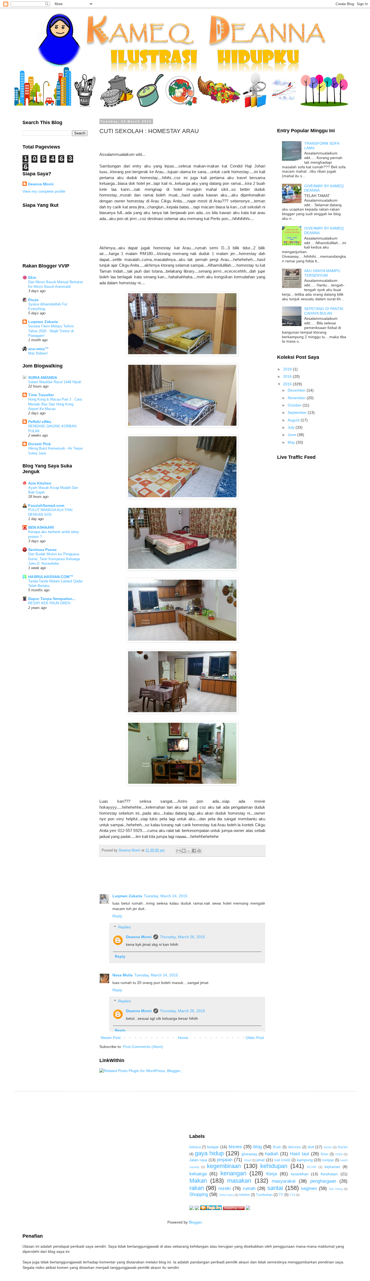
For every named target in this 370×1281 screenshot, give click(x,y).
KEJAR (311, 1167)
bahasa (195, 1147)
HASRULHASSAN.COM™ (50, 577)
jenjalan (224, 1159)
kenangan (233, 1173)
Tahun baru (226, 1194)
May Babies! (38, 353)
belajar (213, 1147)
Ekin (32, 277)
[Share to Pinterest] (199, 850)
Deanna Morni (139, 937)
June (292, 435)
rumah (249, 1188)
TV (281, 1195)
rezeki (224, 1188)
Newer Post (111, 1037)
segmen (309, 1188)
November (297, 398)
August (294, 420)
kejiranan (332, 1166)
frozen (343, 1147)
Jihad (247, 1160)
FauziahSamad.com (46, 505)
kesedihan (300, 1174)
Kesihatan (329, 1174)
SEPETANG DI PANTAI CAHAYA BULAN (323, 310)
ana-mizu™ (38, 349)
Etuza (33, 300)
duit (311, 1147)
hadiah (271, 1153)
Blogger (195, 1222)
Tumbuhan (264, 1195)
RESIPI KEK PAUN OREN (49, 603)
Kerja (271, 1173)
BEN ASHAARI (41, 527)
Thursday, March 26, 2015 (182, 937)
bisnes (235, 1146)
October (295, 405)
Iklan (324, 1154)
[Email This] (178, 850)
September (298, 412)
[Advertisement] (121, 1112)
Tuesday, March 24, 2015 (165, 896)
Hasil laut (299, 1153)
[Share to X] (189, 850)
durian (328, 1147)
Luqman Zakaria (127, 896)
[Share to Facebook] (194, 850)
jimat (261, 1160)
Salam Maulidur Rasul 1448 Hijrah (54, 382)
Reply (117, 916)
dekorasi (294, 1147)
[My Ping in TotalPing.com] (234, 1208)
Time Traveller (41, 395)
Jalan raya (198, 1160)
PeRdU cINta (39, 422)
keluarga (198, 1173)
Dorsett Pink (39, 444)
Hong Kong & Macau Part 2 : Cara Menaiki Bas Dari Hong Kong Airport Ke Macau (55, 404)
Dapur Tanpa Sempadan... (52, 598)
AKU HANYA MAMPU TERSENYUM (322, 273)
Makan (198, 1180)
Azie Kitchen (39, 483)
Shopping (198, 1194)
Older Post (255, 1037)
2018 (288, 369)
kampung (305, 1160)
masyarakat (284, 1181)
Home (183, 1037)
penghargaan (323, 1181)
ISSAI (339, 1154)
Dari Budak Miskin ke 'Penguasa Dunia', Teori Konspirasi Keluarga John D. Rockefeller (54, 559)
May (292, 442)
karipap (328, 1160)
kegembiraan (224, 1166)
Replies (124, 927)
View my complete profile (43, 191)
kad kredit (282, 1160)
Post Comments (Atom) (143, 1046)
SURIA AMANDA (42, 377)
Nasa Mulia (122, 975)
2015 (288, 384)
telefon (244, 1195)
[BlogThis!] (183, 850)
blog (257, 1146)
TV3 (292, 1194)
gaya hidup (209, 1153)
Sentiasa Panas (42, 549)
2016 (288, 376)
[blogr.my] (248, 1208)
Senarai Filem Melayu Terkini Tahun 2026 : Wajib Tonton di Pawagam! (51, 331)
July (292, 427)
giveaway (249, 1154)
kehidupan (273, 1166)
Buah (277, 1147)
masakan (239, 1180)
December (297, 390)
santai (275, 1188)
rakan (196, 1188)
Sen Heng (335, 1188)
